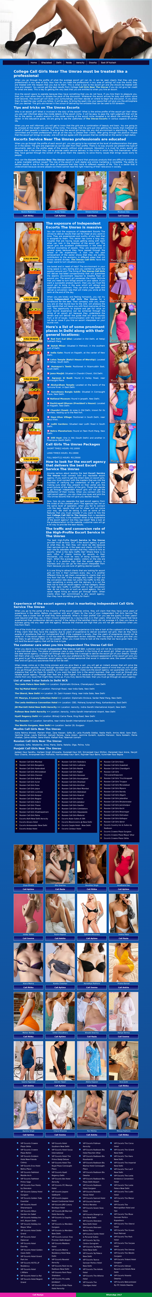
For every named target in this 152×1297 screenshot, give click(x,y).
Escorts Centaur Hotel (71, 829)
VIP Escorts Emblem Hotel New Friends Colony (29, 1159)
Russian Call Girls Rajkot (72, 772)
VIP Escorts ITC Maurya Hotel (62, 1186)
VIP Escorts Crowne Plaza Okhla (29, 1145)
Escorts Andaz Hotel (28, 829)
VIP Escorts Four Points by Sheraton (31, 1186)
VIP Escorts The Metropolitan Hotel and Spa (124, 1208)
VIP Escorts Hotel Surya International (62, 1151)
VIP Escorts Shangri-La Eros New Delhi (93, 1216)
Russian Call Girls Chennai (30, 775)
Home (34, 62)
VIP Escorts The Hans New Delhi (123, 1157)
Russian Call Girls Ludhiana (73, 765)
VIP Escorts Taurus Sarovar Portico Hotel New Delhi (92, 1263)
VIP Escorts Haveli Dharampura (28, 1206)
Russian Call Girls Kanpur (30, 795)
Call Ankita (60, 938)
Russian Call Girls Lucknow (31, 792)
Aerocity (80, 62)
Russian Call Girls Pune (29, 785)
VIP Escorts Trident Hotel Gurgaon (125, 1261)
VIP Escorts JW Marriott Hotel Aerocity (62, 1212)
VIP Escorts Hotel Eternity (28, 1245)
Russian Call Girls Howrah (73, 795)
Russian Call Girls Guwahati (116, 765)
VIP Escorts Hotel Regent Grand (32, 1280)
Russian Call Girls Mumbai (30, 762)
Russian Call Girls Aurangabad (75, 778)
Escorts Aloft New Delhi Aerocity (33, 819)
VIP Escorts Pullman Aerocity (91, 1145)
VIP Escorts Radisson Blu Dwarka (94, 1173)
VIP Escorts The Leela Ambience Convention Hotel (124, 1179)
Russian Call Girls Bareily (115, 792)
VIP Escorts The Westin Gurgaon (124, 1254)
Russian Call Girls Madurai (73, 815)
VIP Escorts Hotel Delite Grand (31, 1232)
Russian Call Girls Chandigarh (117, 768)
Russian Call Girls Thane (30, 805)
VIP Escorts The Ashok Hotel (93, 1270)
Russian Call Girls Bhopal (30, 809)
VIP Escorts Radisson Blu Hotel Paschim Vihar (94, 1151)
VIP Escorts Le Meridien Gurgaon (62, 1225)
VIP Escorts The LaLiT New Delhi (123, 1170)
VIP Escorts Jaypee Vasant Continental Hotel (63, 1199)
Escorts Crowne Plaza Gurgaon (117, 832)
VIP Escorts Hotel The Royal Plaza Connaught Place (62, 1166)
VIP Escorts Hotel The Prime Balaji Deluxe (61, 1157)
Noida (69, 62)
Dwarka (93, 62)
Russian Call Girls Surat (29, 782)
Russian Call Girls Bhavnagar (116, 812)
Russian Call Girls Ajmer (114, 822)
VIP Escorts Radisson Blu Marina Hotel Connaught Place (94, 1166)
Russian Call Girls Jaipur (29, 789)
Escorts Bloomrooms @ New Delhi (77, 822)
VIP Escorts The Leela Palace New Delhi (123, 1186)
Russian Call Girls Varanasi (73, 775)
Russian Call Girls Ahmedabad (32, 772)
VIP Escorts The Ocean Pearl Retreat (124, 1231)
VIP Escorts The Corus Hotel (124, 1145)
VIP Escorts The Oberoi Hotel (124, 1225)
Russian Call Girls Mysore (115, 788)
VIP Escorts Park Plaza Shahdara (61, 1274)
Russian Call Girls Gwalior (73, 805)
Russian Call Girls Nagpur (30, 799)
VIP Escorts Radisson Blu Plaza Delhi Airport (94, 1180)
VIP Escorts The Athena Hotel (93, 1277)
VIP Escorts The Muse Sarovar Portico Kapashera (123, 1217)
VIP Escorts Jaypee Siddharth (60, 1193)
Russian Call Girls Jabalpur (73, 802)
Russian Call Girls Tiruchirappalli (118, 778)
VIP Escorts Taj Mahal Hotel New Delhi (92, 1248)
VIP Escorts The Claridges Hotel (90, 1283)
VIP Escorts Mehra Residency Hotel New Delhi (61, 1253)
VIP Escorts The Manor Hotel (124, 1199)
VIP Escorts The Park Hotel (123, 1238)
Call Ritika (28, 216)
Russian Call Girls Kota (114, 762)
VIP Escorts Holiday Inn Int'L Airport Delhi (31, 1219)
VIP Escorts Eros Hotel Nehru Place (30, 1167)
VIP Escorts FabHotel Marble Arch (30, 1173)
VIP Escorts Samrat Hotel (94, 1198)
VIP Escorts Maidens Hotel (61, 1245)
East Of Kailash (108, 62)
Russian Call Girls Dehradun (116, 815)
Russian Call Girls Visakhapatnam (34, 812)
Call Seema (123, 216)
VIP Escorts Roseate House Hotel (91, 1193)
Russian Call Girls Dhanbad (73, 782)
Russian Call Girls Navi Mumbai (75, 789)
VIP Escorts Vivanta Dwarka (122, 1277)
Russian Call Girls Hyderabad (32, 768)
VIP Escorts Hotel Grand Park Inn (31, 1258)
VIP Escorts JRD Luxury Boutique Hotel (62, 1206)
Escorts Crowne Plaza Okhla (116, 838)
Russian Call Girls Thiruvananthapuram (113, 773)
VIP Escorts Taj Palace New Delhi (92, 1254)
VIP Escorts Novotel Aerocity (60, 1261)
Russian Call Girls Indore (30, 802)
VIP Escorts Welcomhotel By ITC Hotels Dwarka (125, 1283)
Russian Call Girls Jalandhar (116, 798)
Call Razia (92, 216)
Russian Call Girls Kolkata (30, 778)
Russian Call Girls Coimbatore (75, 809)
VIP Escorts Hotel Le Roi (31, 1276)
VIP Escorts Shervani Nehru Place (92, 1229)
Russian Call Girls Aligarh (115, 795)
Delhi (58, 62)
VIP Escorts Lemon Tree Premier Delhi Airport (62, 1238)
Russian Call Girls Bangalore (31, 765)
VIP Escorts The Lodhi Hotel (123, 1193)
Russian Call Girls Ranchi (72, 799)
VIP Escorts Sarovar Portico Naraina (91, 1203)
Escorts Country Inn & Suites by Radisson (118, 826)
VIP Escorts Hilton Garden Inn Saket (28, 1212)
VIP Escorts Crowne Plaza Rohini (29, 1151)
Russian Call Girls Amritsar (73, 785)
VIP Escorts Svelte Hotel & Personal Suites (93, 1235)
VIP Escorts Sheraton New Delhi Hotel (92, 1222)
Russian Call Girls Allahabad (74, 792)
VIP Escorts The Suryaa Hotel (124, 1244)
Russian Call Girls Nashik (72, 768)
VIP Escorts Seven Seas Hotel (93, 1209)
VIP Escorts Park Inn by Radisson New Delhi (62, 1267)
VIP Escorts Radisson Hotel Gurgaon (92, 1186)
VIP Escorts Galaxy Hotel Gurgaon (31, 1193)
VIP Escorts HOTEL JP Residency (30, 1264)
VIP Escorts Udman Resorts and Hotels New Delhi (124, 1269)
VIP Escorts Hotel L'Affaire (28, 1270)
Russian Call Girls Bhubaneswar (118, 802)
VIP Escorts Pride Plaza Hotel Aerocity (62, 1287)
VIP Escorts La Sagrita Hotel (61, 1219)
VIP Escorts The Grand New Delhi (124, 1151)
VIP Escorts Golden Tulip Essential (31, 1199)
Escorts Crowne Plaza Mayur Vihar (119, 835)
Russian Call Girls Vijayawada (74, 812)
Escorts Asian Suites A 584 (73, 819)
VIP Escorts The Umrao (124, 1250)
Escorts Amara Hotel (28, 822)
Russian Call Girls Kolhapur (115, 818)
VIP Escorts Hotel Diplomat (28, 1238)
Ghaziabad (46, 62)
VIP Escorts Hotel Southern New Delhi (60, 1145)
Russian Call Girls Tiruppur (115, 782)
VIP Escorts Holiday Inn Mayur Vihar (31, 1225)
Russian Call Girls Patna (29, 815)
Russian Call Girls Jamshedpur (117, 805)
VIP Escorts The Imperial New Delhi (125, 1164)
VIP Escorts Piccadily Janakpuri (61, 1280)
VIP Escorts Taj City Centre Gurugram (91, 1241)
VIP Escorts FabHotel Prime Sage (30, 1180)
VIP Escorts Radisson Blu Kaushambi (94, 1157)
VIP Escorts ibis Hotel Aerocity (61, 1180)
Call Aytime (60, 216)
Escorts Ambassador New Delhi (33, 825)
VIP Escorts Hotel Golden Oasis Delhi (32, 1251)
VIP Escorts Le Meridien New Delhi (62, 1232)
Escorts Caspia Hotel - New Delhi (76, 825)
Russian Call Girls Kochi (114, 808)
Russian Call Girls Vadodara (74, 762)
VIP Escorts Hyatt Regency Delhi (59, 1173)
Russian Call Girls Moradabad (117, 785)
